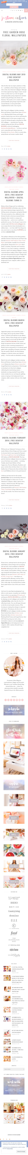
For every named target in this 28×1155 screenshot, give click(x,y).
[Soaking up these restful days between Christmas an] (6, 1139)
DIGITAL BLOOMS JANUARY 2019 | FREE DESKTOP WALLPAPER (14, 554)
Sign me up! (14, 7)
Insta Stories (11, 132)
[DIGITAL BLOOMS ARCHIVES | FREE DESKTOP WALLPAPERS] (19, 1119)
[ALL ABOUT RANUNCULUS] (9, 1119)
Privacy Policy (10, 1148)
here (21, 467)
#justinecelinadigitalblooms (8, 128)
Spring (24, 71)
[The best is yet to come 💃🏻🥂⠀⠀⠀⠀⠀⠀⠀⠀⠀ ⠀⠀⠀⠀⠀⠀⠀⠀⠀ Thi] (0, 1139)
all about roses (18, 613)
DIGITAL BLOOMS (6, 208)
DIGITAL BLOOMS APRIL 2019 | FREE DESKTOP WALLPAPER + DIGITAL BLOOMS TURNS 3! (14, 196)
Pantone (11, 189)
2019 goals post (21, 595)
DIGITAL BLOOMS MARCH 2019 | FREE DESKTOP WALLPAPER (14, 323)
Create (4, 71)
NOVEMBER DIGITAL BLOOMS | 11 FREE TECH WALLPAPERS (17, 1049)
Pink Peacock (4, 455)
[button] (14, 4)
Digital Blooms (11, 71)
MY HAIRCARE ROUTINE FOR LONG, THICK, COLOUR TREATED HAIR (18, 989)
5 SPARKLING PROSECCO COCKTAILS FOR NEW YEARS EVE (17, 1010)
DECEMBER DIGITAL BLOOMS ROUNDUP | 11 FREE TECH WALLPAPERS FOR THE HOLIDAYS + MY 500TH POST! (17, 1021)
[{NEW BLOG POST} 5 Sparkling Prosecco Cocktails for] (3, 1139)
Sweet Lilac (13, 455)
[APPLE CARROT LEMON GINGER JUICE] (19, 1107)
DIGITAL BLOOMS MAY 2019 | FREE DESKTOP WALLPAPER (14, 77)
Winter (14, 317)
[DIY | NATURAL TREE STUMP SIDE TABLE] (9, 1107)
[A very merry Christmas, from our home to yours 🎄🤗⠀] (9, 1139)
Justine (9, 146)
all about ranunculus (19, 364)
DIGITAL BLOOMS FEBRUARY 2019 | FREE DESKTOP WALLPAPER (14, 440)
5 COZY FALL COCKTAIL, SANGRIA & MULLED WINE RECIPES (18, 969)
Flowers (18, 71)
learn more (18, 244)
